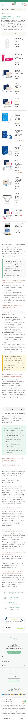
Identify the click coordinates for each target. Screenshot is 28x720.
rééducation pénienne (8, 482)
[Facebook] (9, 689)
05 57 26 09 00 (14, 639)
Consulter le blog (14, 680)
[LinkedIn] (18, 689)
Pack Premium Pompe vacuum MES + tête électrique (19, 164)
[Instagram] (15, 689)
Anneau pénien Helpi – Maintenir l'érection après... (18, 180)
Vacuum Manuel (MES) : (10, 317)
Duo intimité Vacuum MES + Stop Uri (19, 210)
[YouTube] (12, 689)
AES (11, 422)
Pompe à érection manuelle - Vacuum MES (19, 71)
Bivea (14, 3)
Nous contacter (14, 652)
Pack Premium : (8, 344)
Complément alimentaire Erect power (19, 225)
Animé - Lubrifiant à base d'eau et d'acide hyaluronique (19, 55)
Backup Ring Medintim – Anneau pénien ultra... (19, 148)
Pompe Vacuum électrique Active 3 (18, 86)
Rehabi (17, 98)
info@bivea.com (14, 642)
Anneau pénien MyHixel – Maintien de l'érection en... (19, 196)
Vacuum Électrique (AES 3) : (11, 332)
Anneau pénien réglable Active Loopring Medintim (17, 116)
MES (7, 422)
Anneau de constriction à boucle (19, 40)
